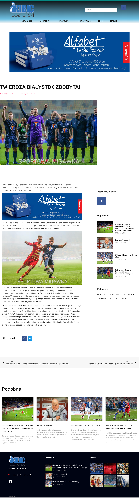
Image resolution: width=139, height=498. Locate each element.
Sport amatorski (84, 21)
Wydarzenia (30, 94)
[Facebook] (123, 7)
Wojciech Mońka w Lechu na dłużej (85, 425)
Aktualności (27, 21)
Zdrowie (113, 21)
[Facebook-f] (101, 201)
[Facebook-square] (10, 482)
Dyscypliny (63, 21)
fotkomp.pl (11, 496)
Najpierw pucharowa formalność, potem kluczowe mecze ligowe (124, 272)
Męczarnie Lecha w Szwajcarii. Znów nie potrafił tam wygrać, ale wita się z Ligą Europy (124, 227)
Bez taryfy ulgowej (122, 240)
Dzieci (100, 21)
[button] (24, 338)
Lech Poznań (45, 21)
